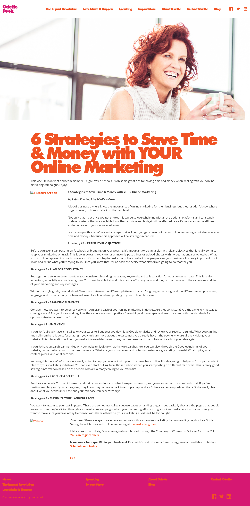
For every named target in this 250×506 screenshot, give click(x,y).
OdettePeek (9, 9)
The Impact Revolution (61, 9)
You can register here (85, 435)
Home (6, 479)
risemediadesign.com (144, 424)
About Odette (171, 9)
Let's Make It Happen (98, 9)
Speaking (125, 9)
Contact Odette (197, 9)
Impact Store (147, 9)
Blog (217, 9)
